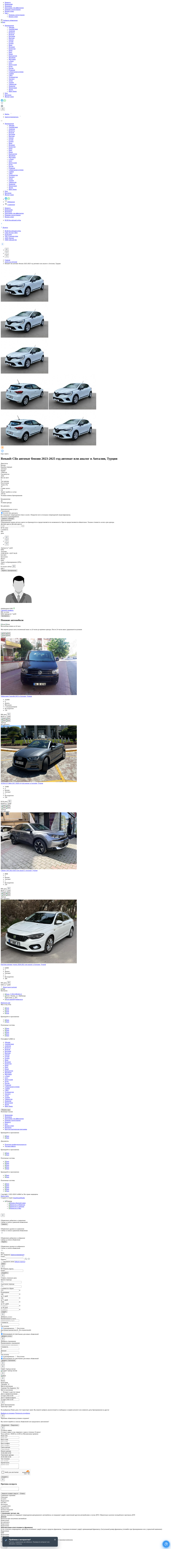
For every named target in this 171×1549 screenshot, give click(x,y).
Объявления (5, 1425)
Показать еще (6, 1110)
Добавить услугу (7, 1336)
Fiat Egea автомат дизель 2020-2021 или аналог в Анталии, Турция (23, 964)
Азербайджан (13, 29)
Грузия (11, 41)
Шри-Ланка (13, 91)
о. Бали (11, 61)
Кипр (10, 50)
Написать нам (5, 1003)
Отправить (5, 1273)
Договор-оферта (10, 1146)
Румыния (12, 70)
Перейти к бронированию (9, 570)
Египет (11, 43)
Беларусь (12, 32)
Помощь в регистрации (13, 9)
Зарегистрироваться (17, 1254)
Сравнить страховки (8, 518)
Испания (12, 47)
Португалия (13, 64)
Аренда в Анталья (11, 262)
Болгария (12, 36)
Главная (7, 260)
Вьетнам (11, 38)
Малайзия (12, 57)
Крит (10, 52)
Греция (11, 40)
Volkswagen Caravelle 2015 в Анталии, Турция (16, 696)
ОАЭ (10, 63)
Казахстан (12, 48)
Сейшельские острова (16, 72)
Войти (3, 1263)
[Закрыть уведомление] (55, 1539)
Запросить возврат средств (10, 1493)
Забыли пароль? (20, 1261)
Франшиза (8, 6)
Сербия (11, 73)
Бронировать (5, 616)
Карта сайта (5, 1196)
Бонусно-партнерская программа (16, 1129)
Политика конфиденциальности (15, 1144)
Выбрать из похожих (8, 1413)
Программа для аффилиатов (14, 8)
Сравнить (4, 1224)
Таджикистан (13, 77)
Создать (4, 1311)
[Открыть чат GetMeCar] (166, 1544)
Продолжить (14, 1425)
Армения (12, 31)
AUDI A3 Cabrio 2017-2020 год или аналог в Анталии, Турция (22, 783)
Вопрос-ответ (9, 11)
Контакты (8, 1127)
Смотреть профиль (7, 610)
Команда (8, 2)
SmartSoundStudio (19, 1198)
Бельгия (11, 34)
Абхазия (11, 27)
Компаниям (9, 4)
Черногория (13, 88)
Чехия (11, 89)
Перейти (4, 1242)
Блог (6, 1124)
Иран (10, 45)
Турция (11, 82)
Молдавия (12, 59)
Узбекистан (12, 84)
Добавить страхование (8, 1360)
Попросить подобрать (22, 1413)
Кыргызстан (13, 56)
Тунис (11, 80)
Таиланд (11, 79)
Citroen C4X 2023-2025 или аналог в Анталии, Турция (19, 870)
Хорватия (12, 86)
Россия (11, 68)
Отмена (22, 1493)
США (11, 75)
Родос (11, 66)
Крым (11, 54)
